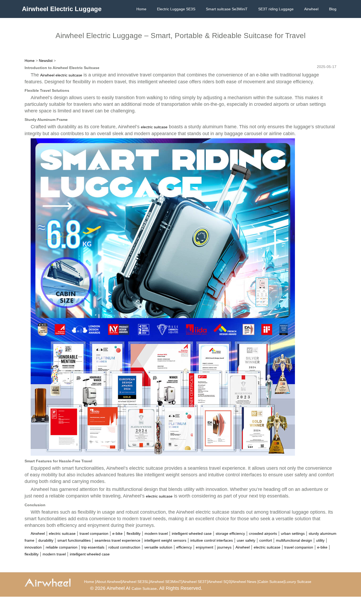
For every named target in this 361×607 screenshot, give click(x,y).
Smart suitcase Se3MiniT (227, 9)
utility (320, 540)
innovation (33, 547)
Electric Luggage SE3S (176, 9)
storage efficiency (230, 533)
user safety (246, 540)
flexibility (134, 533)
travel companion (94, 533)
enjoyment (204, 547)
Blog (332, 9)
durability (45, 540)
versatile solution (158, 547)
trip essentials (92, 547)
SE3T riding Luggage (276, 9)
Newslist (46, 60)
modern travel (156, 533)
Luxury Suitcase (298, 581)
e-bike (117, 533)
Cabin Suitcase (271, 581)
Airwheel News (244, 581)
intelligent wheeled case (192, 533)
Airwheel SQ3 (219, 581)
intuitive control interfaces (211, 540)
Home (141, 9)
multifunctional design (294, 540)
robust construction (124, 547)
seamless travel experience (117, 540)
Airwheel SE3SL (135, 581)
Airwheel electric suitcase (61, 75)
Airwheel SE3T (194, 581)
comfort (265, 540)
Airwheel (311, 9)
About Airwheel (108, 581)
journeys (224, 547)
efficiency (184, 547)
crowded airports (263, 533)
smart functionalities (74, 540)
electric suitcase (154, 127)
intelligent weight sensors (165, 540)
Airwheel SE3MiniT (165, 581)
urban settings (293, 533)
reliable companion (61, 547)
